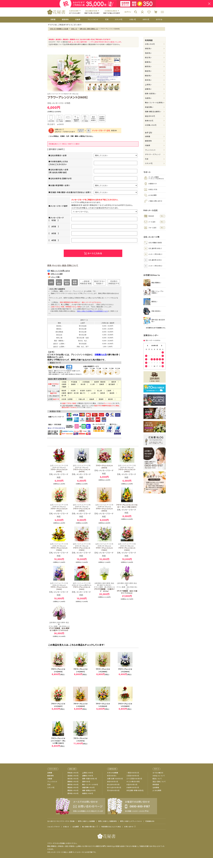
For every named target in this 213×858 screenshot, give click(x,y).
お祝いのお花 (150, 44)
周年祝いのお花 (73, 793)
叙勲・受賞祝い (150, 94)
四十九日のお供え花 (114, 788)
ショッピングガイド (53, 826)
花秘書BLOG (149, 821)
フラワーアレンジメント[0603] (104, 467)
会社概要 (75, 826)
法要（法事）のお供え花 (115, 779)
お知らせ (66, 826)
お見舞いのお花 (150, 125)
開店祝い (148, 71)
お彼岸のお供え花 (132, 788)
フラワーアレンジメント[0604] (82, 469)
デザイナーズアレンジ (153, 154)
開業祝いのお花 (73, 782)
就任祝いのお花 (73, 779)
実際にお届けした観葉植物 (107, 821)
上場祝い (148, 85)
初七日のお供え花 (113, 785)
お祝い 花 (74, 29)
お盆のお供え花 (131, 785)
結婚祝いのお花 (87, 793)
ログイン (127, 12)
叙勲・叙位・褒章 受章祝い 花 (89, 29)
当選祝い (148, 98)
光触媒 (147, 145)
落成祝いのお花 (73, 776)
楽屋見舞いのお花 (88, 788)
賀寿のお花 (149, 121)
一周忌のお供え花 (132, 773)
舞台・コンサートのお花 (90, 785)
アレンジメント (150, 150)
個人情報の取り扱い (89, 826)
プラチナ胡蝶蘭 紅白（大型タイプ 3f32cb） (126, 588)
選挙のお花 (86, 782)
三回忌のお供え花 (132, 776)
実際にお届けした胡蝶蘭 (86, 821)
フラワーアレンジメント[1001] (81, 586)
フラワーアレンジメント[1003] (127, 547)
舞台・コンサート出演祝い (154, 103)
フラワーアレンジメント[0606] (59, 469)
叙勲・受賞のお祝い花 (89, 779)
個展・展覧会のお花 (89, 791)
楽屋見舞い (149, 107)
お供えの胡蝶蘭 (112, 773)
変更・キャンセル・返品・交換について (62, 265)
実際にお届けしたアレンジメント (131, 821)
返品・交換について (159, 782)
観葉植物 (148, 141)
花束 (146, 159)
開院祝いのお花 (73, 785)
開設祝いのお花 (73, 791)
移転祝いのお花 (73, 773)
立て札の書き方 (158, 773)
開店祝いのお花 (73, 788)
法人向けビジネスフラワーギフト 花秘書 (60, 821)
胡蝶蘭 (147, 136)
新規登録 (156, 785)
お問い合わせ (128, 826)
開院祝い (148, 67)
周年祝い (148, 80)
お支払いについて (159, 776)
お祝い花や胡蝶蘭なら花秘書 (59, 29)
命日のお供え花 (112, 782)
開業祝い (148, 62)
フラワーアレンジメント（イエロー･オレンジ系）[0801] (127, 506)
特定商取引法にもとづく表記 (111, 826)
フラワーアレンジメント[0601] (59, 508)
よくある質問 (157, 791)
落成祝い (148, 53)
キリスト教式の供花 (133, 782)
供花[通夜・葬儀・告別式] (134, 791)
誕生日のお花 (150, 116)
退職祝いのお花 (87, 776)
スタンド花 (149, 163)
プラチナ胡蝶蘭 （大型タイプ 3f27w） (104, 587)
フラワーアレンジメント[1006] (59, 547)
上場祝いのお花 (87, 773)
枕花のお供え (111, 776)
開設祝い (148, 76)
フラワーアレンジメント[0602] (127, 469)
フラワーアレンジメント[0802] (104, 508)
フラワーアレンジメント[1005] (82, 547)
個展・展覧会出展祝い (153, 112)
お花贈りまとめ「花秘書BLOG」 (156, 328)
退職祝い (148, 89)
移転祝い (148, 49)
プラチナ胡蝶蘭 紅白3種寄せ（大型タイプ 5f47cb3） (59, 627)
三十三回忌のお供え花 (134, 779)
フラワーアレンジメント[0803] (82, 508)
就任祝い (148, 58)
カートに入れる (94, 253)
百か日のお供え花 (113, 791)
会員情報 (156, 788)
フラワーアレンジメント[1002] (59, 586)
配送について (157, 779)
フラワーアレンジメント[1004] (104, 547)
